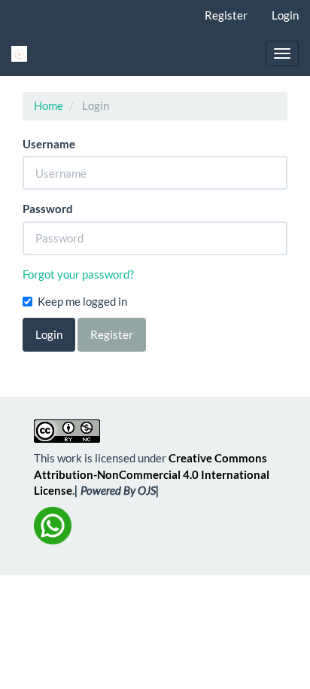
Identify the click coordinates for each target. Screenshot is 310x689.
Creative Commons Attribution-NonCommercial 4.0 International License (151, 474)
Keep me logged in (82, 301)
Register (226, 15)
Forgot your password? (78, 274)
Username (49, 144)
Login (285, 15)
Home (48, 105)
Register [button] (111, 334)
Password (48, 208)
